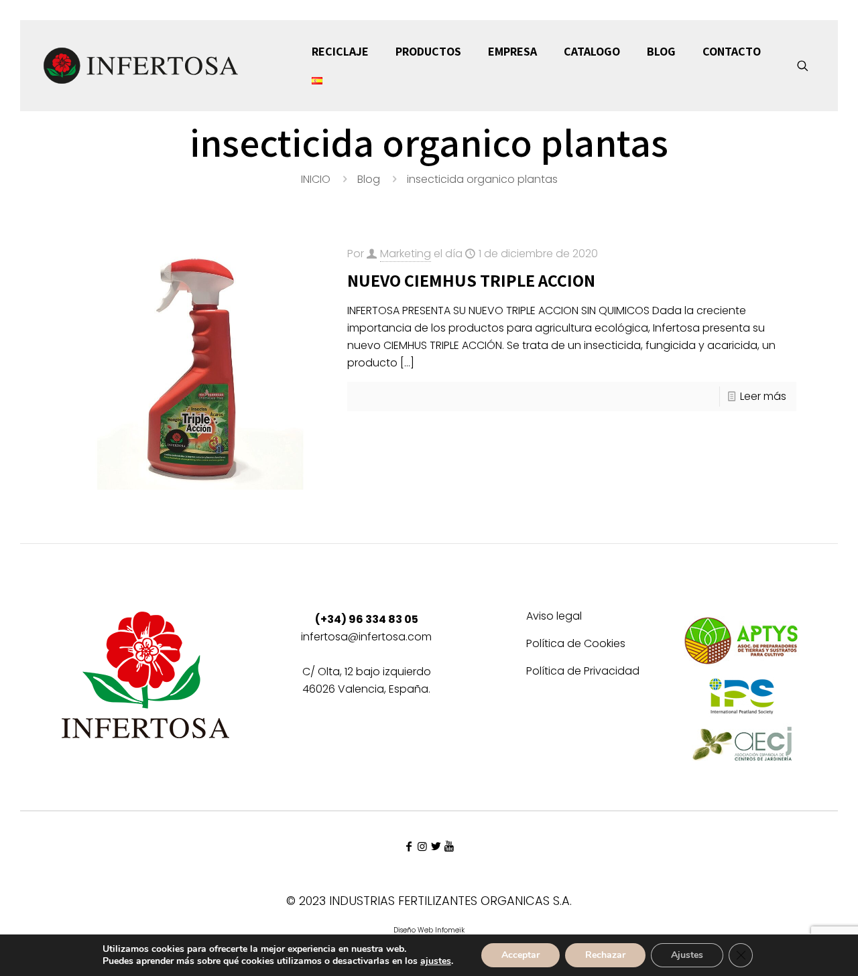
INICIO (315, 179)
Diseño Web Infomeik (429, 930)
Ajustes (687, 955)
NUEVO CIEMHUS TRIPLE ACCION (471, 280)
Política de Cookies (575, 644)
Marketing (405, 253)
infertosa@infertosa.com (366, 636)
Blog (368, 179)
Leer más (763, 396)
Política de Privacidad (582, 672)
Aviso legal (554, 617)
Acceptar (520, 955)
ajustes (435, 961)
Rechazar (605, 955)
